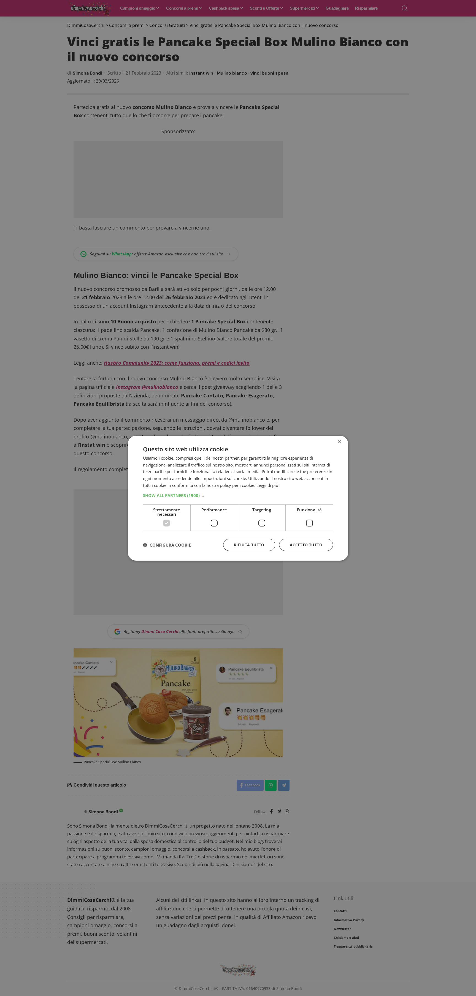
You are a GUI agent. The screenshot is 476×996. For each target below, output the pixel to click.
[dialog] (238, 497)
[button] (238, 495)
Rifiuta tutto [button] (249, 544)
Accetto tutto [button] (306, 544)
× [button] (339, 442)
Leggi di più (267, 485)
